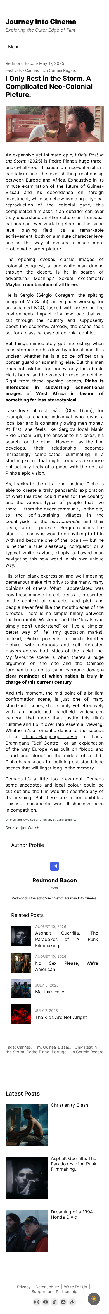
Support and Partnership (54, 1291)
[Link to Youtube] (45, 1302)
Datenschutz (47, 1286)
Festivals (14, 70)
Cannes (32, 70)
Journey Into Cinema (41, 22)
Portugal (59, 1051)
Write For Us (75, 1286)
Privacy (24, 1286)
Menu (14, 46)
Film (37, 1047)
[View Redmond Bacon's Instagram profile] (54, 866)
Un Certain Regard (59, 70)
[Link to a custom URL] (72, 1302)
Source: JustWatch (22, 827)
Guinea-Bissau (56, 1047)
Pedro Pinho (38, 1051)
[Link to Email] (63, 1302)
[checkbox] (94, 1299)
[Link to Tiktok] (54, 1302)
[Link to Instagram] (37, 1302)
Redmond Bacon (21, 63)
